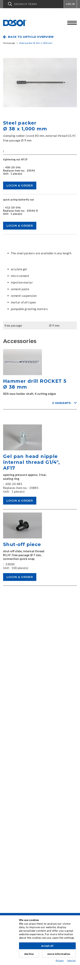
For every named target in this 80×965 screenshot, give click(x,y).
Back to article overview (31, 37)
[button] (33, 4)
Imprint (71, 960)
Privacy (60, 960)
